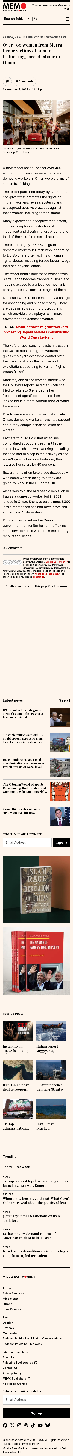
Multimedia (10, 1333)
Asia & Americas (13, 1293)
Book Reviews (12, 1309)
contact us (38, 576)
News (6, 1176)
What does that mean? (47, 573)
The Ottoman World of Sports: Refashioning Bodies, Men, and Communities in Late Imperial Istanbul (24, 787)
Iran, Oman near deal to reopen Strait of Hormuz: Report (16, 1087)
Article (8, 1194)
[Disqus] (36, 641)
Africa (8, 37)
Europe (7, 1303)
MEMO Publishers (14, 1378)
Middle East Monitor (56, 561)
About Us (9, 1357)
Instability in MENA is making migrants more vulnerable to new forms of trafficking (17, 1049)
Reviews (8, 1328)
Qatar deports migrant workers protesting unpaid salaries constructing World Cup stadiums (36, 332)
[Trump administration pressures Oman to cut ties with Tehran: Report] (18, 1109)
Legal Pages (12, 1443)
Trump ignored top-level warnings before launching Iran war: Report (36, 1183)
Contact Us (10, 1367)
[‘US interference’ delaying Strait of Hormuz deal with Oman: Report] (51, 1070)
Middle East (10, 1298)
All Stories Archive (15, 1383)
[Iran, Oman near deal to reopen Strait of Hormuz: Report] (18, 1070)
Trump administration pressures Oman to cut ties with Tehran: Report (18, 1126)
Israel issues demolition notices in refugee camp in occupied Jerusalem (36, 1253)
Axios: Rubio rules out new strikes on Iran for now (21, 810)
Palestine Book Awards (18, 1362)
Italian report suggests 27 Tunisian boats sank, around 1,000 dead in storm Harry (51, 1049)
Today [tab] (7, 1167)
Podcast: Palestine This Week (22, 1344)
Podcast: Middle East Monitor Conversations (32, 1338)
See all (64, 700)
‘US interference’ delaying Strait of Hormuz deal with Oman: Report (50, 1087)
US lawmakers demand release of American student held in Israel (29, 1236)
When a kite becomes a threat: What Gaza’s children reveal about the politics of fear (36, 1200)
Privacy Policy (12, 1373)
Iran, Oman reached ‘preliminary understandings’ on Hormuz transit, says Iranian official (51, 1126)
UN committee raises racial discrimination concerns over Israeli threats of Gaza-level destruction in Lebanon (24, 763)
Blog (6, 1317)
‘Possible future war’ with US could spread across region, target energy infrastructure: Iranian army (23, 738)
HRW (18, 37)
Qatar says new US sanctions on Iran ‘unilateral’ (31, 1218)
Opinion (8, 1322)
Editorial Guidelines (16, 1352)
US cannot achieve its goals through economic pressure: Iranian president (23, 713)
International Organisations (46, 37)
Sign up (61, 843)
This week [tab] (22, 1167)
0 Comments (25, 81)
